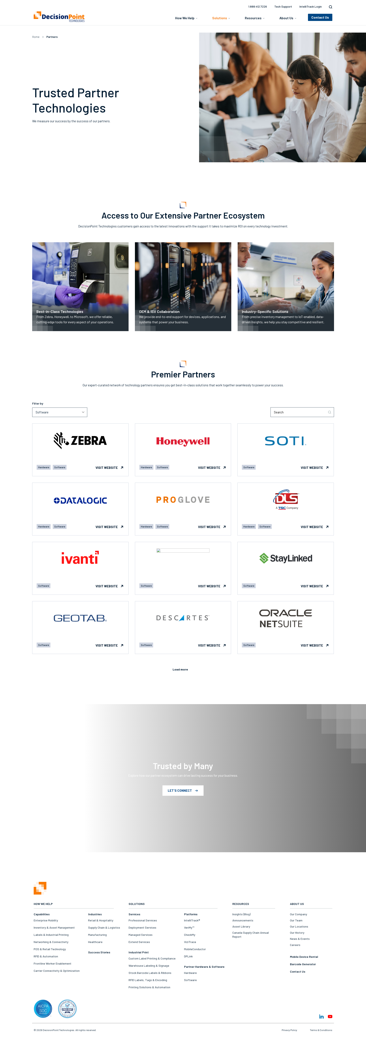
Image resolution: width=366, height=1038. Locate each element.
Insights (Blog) (241, 914)
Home (35, 37)
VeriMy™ (189, 927)
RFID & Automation (46, 956)
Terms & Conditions (321, 1029)
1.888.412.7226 (257, 6)
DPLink (188, 956)
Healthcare (95, 942)
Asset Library (241, 926)
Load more (180, 669)
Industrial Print (139, 952)
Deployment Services (142, 927)
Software (190, 980)
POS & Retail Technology (50, 949)
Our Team (296, 920)
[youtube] (330, 1016)
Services (134, 914)
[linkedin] (321, 1016)
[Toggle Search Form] (329, 7)
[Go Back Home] (40, 893)
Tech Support (283, 6)
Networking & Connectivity (51, 942)
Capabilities (42, 914)
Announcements (242, 920)
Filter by (37, 403)
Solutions (219, 18)
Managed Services (140, 934)
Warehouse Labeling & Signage (149, 965)
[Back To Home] (59, 16)
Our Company (298, 914)
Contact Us (297, 971)
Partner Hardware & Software (204, 966)
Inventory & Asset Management (54, 927)
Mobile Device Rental (304, 956)
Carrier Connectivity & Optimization (57, 970)
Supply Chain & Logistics (104, 927)
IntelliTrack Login (310, 6)
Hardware (190, 973)
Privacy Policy (289, 1029)
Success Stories (99, 952)
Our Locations (299, 926)
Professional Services (143, 920)
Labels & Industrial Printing (51, 934)
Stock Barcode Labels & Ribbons (150, 973)
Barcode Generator (303, 964)
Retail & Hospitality (100, 920)
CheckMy (189, 934)
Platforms (190, 914)
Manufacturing (97, 934)
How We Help (184, 18)
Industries (95, 914)
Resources (253, 18)
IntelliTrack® (192, 920)
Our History (297, 932)
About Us (286, 18)
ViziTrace (190, 942)
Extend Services (139, 942)
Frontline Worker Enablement (52, 963)
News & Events (300, 938)
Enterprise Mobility (46, 920)
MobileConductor (195, 949)
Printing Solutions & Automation (149, 987)
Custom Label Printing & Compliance (152, 958)
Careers (295, 945)
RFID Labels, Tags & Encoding (148, 980)
